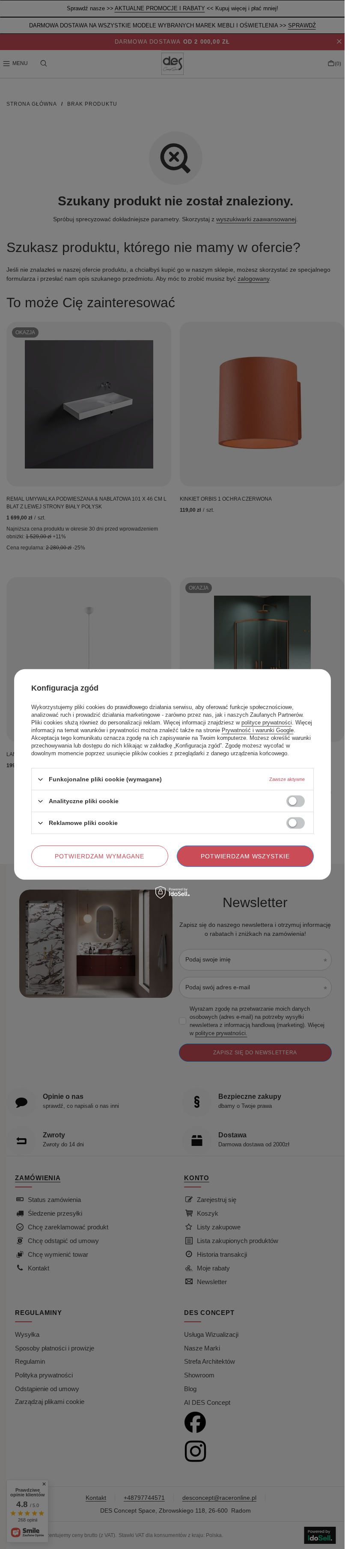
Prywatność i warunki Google (258, 730)
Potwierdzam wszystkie (245, 856)
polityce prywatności (266, 722)
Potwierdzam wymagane (99, 856)
